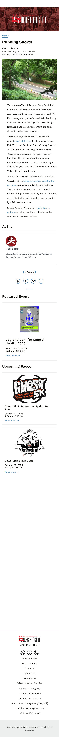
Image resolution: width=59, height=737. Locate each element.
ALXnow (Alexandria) (29, 693)
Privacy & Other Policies (29, 683)
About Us (29, 668)
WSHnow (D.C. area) (29, 713)
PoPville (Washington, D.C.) (29, 708)
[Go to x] (22, 652)
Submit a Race (29, 663)
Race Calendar (29, 658)
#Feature (29, 272)
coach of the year (22, 140)
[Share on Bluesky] (33, 281)
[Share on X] (25, 281)
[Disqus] (29, 519)
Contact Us (30, 673)
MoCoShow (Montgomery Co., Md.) (29, 703)
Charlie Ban (11, 48)
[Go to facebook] (29, 652)
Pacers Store (29, 678)
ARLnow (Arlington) (29, 688)
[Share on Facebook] (18, 281)
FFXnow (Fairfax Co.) (29, 698)
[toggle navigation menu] (55, 3)
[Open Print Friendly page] (41, 281)
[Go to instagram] (36, 652)
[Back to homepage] (8, 3)
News (5, 35)
